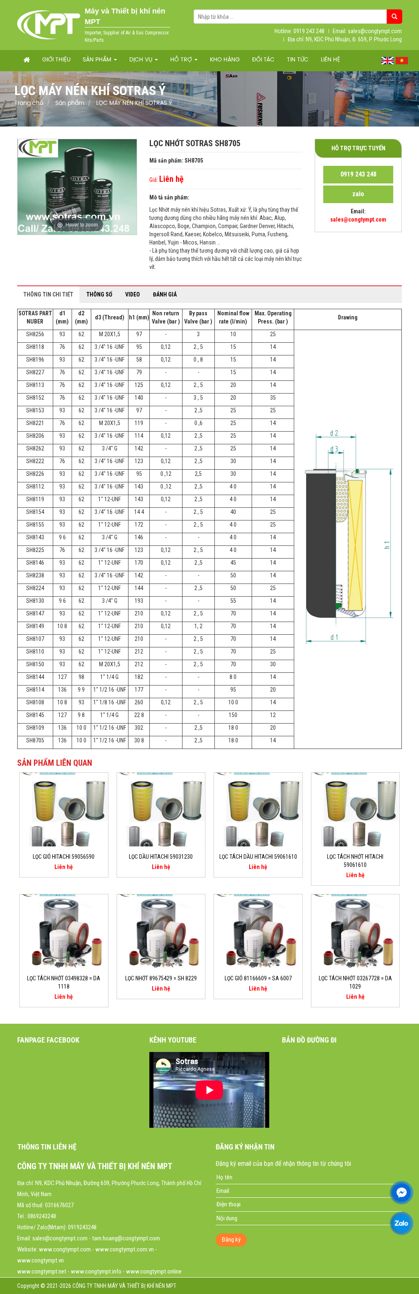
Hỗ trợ (182, 60)
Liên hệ (330, 60)
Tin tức (298, 60)
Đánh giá (165, 294)
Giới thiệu (56, 60)
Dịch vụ (141, 60)
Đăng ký (231, 1239)
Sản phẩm (98, 60)
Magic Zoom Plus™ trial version (52, 147)
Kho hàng (225, 60)
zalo (358, 194)
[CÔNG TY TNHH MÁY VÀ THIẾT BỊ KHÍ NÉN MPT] (49, 24)
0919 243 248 (358, 174)
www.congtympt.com (65, 1249)
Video (132, 294)
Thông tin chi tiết (48, 294)
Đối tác (263, 60)
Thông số (99, 294)
